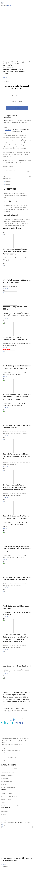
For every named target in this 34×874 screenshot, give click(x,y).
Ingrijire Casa (25, 62)
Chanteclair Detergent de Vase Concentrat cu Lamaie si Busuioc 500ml (17, 548)
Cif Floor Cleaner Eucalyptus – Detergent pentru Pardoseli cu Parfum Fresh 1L (16, 251)
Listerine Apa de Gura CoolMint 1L (17, 666)
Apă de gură (6, 672)
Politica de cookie (6, 799)
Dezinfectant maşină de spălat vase (13, 405)
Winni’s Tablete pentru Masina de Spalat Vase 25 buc (17, 281)
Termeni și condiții (6, 793)
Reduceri (14, 345)
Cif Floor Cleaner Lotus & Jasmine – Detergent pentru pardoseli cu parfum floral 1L (15, 487)
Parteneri (4, 784)
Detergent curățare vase (24, 120)
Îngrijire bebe (14, 122)
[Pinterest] (19, 733)
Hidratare (23, 315)
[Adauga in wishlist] (3, 871)
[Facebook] (4, 733)
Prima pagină (7, 62)
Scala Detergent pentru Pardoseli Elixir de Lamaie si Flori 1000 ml (17, 578)
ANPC (3, 803)
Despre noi (4, 811)
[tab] (8, 130)
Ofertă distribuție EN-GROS (9, 769)
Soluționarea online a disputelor (10, 806)
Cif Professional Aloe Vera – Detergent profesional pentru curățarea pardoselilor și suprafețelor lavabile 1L (15, 638)
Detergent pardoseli (15, 260)
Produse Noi (15, 62)
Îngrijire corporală (14, 315)
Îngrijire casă (22, 258)
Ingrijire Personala (15, 313)
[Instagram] (9, 733)
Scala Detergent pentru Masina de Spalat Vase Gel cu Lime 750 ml (16, 456)
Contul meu (4, 818)
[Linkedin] (24, 733)
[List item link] (17, 755)
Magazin (3, 815)
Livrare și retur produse (8, 787)
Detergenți (7, 122)
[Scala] (4, 126)
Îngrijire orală (25, 670)
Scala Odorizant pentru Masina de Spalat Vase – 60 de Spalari (16, 517)
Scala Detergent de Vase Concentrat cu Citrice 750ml (15, 338)
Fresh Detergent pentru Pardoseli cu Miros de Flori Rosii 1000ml (17, 367)
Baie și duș (6, 315)
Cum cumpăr (4, 778)
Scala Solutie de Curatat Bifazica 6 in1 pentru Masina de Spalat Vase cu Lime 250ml (17, 396)
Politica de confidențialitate (9, 796)
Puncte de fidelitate (7, 775)
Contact (3, 821)
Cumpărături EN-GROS (7, 772)
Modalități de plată (6, 781)
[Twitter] (14, 733)
